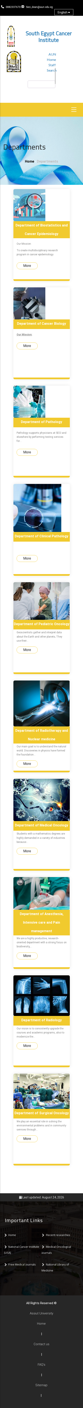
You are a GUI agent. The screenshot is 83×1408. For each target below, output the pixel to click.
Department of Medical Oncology (41, 825)
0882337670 (13, 7)
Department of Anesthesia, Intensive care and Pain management (41, 922)
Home (29, 161)
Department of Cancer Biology (41, 324)
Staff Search (52, 67)
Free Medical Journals (22, 1264)
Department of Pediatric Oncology (41, 624)
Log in (39, 19)
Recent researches (58, 1235)
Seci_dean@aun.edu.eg (39, 7)
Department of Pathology (41, 422)
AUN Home (51, 57)
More (27, 266)
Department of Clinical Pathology (41, 536)
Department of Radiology (41, 1020)
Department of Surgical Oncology (41, 1113)
